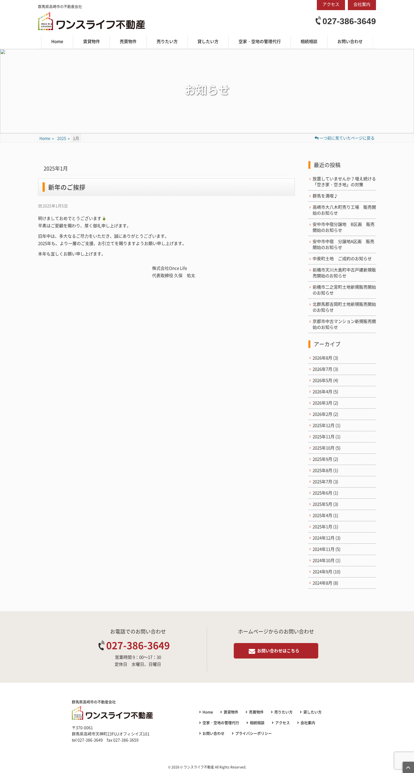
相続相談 (309, 41)
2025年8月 (322, 470)
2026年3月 (322, 403)
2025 (63, 138)
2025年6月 (322, 493)
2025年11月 (324, 437)
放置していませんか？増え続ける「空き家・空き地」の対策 (344, 182)
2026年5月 (322, 380)
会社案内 (308, 722)
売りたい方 (167, 41)
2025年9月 (322, 459)
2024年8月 (322, 583)
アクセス (282, 722)
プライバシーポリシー (253, 733)
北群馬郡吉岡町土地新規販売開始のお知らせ (344, 307)
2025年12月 (324, 425)
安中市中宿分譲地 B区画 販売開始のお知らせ (344, 227)
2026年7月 (322, 369)
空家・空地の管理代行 (260, 41)
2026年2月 (322, 414)
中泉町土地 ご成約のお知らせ (342, 259)
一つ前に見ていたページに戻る (347, 138)
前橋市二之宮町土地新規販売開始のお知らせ (344, 290)
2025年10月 (324, 448)
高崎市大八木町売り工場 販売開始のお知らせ (344, 210)
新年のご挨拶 (66, 187)
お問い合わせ (350, 41)
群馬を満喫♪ (325, 196)
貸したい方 (208, 41)
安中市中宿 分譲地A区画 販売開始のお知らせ (343, 244)
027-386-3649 (349, 21)
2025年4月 (322, 515)
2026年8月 (322, 358)
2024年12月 (324, 538)
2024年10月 (324, 560)
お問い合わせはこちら (278, 651)
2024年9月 (322, 572)
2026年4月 (322, 392)
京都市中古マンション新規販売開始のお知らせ (344, 324)
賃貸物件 (91, 41)
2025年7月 (322, 482)
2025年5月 (322, 504)
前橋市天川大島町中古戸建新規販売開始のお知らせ (344, 273)
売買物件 (128, 41)
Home (57, 41)
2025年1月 (322, 527)
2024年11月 (324, 549)
